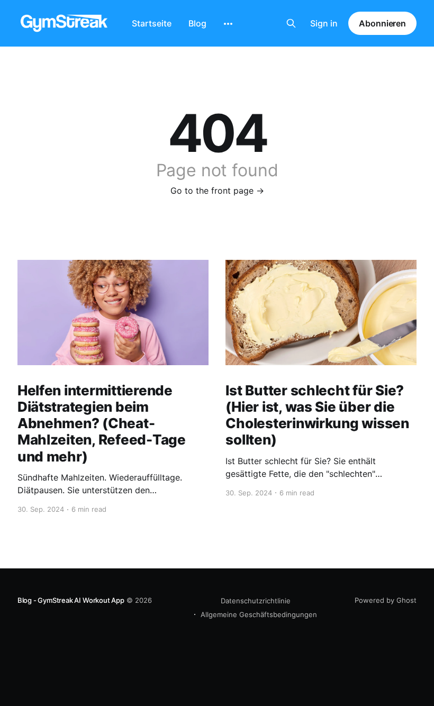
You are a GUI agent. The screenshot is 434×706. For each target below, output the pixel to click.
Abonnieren (382, 23)
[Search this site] (291, 23)
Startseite (151, 23)
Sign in (324, 23)
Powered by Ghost (386, 600)
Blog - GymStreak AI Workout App (70, 600)
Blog (197, 23)
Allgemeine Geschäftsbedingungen (259, 614)
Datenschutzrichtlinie (256, 600)
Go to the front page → (217, 190)
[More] (228, 24)
